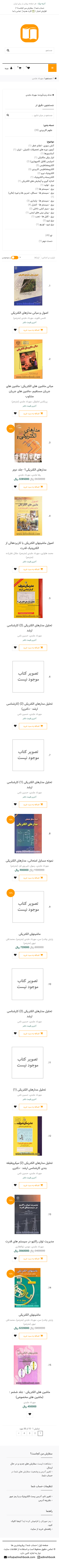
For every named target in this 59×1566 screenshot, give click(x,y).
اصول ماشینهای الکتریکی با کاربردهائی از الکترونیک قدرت (30, 545)
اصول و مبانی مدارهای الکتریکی (29, 312)
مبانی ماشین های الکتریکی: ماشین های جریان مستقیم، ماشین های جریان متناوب (29, 391)
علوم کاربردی (43, 130)
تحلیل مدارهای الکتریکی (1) (29, 1089)
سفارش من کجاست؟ (25, 8)
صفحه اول (43, 1545)
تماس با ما (16, 11)
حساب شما (39, 8)
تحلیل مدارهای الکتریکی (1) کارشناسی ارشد (29, 785)
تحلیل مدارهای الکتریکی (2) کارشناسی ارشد (29, 628)
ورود (7, 68)
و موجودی (6, 257)
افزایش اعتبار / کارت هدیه (35, 11)
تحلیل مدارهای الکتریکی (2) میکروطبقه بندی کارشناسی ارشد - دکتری (29, 1165)
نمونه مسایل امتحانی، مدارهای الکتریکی (29, 860)
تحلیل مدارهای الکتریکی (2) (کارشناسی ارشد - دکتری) (29, 706)
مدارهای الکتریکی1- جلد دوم (29, 469)
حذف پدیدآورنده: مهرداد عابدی (39, 95)
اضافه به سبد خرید (31, 330)
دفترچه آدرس (45, 1500)
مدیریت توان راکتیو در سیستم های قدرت (29, 1241)
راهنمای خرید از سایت (40, 1529)
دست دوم (45, 241)
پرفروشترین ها (18, 1545)
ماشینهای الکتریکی (29, 933)
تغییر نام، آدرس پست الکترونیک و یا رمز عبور (30, 1496)
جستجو (48, 78)
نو (48, 235)
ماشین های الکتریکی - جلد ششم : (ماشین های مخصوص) (29, 1394)
